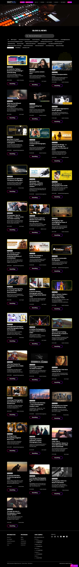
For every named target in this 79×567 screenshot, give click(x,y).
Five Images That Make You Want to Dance (36, 367)
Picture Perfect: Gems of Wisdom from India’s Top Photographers (37, 219)
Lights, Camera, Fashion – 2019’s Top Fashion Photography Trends (60, 296)
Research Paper (20, 43)
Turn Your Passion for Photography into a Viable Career (15, 365)
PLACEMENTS (22, 2)
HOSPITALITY (23, 545)
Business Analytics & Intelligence (31, 41)
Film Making (17, 47)
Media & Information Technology (14, 45)
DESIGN (22, 539)
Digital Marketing (11, 43)
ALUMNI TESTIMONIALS (29, 2)
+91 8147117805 (39, 558)
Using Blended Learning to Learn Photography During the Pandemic (15, 328)
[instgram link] (55, 536)
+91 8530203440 (39, 541)
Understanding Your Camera (35, 107)
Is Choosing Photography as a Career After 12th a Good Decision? (15, 290)
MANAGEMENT (23, 543)
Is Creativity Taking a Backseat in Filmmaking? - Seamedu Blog (15, 70)
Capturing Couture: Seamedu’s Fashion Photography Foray (35, 440)
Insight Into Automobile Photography (59, 259)
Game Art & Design (60, 45)
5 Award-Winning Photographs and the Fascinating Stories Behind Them (37, 294)
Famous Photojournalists (59, 74)
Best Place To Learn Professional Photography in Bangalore (15, 141)
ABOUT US (36, 2)
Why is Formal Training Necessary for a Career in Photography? (60, 333)
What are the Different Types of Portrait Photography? (14, 105)
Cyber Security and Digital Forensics (15, 41)
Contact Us (9, 543)
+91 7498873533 (39, 550)
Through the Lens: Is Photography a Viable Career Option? (14, 513)
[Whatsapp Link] (52, 536)
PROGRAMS (42, 2)
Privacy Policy (24, 563)
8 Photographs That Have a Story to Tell (60, 370)
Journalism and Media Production (55, 43)
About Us (9, 537)
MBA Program (13, 39)
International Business (59, 41)
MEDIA (22, 537)
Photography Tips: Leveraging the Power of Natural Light (59, 222)
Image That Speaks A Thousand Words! (36, 256)
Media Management (42, 43)
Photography (10, 47)
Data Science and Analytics (24, 39)
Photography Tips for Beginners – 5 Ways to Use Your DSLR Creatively (15, 217)
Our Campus (9, 539)
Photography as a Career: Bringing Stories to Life (60, 406)
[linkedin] (67, 536)
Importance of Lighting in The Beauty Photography (15, 179)
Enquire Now (75, 565)
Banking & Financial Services (46, 41)
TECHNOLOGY (23, 541)
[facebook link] (61, 536)
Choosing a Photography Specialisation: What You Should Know (15, 401)
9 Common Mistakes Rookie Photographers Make (14, 477)
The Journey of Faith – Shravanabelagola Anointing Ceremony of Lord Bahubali (14, 255)
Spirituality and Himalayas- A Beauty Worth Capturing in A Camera (36, 184)
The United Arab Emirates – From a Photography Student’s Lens (37, 404)
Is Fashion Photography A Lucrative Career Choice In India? (37, 331)
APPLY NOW (69, 2)
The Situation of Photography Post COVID (59, 185)
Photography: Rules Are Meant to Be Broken (59, 481)
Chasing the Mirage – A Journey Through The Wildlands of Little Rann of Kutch (60, 147)
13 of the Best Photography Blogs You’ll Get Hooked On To (37, 479)
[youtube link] (64, 536)
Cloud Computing (36, 39)
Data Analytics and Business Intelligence (50, 39)
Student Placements (11, 541)
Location (8, 547)
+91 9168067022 (39, 546)
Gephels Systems (68, 563)
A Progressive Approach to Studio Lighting (60, 109)
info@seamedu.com (40, 537)
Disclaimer (30, 563)
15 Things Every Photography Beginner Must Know (14, 437)
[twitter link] (58, 536)
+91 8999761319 (39, 542)
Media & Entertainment (31, 43)
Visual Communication (28, 45)
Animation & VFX (26, 47)
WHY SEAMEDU (63, 2)
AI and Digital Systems (65, 39)
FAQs (8, 545)
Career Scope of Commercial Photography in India (37, 143)
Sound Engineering (50, 45)
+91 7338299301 (39, 554)
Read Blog (12, 83)
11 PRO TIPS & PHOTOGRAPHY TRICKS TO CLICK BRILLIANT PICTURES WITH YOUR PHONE (60, 444)
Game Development (39, 45)
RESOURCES (56, 2)
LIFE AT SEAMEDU (49, 2)
